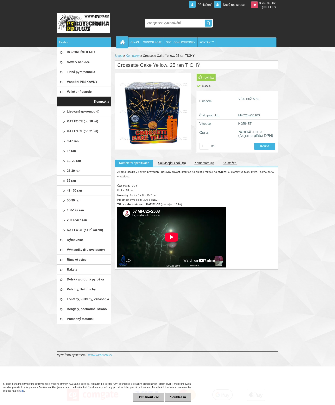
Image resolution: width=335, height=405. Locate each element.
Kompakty (133, 55)
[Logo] (83, 23)
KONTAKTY (206, 42)
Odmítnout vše (148, 397)
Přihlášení (204, 4)
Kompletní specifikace (134, 163)
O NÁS (134, 42)
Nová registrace (233, 4)
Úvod (119, 55)
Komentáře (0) (204, 163)
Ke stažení (230, 163)
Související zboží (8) (172, 163)
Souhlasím (178, 397)
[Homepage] (123, 42)
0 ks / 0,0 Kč (267, 3)
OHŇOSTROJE (152, 42)
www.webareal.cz (100, 355)
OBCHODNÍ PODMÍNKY (180, 42)
